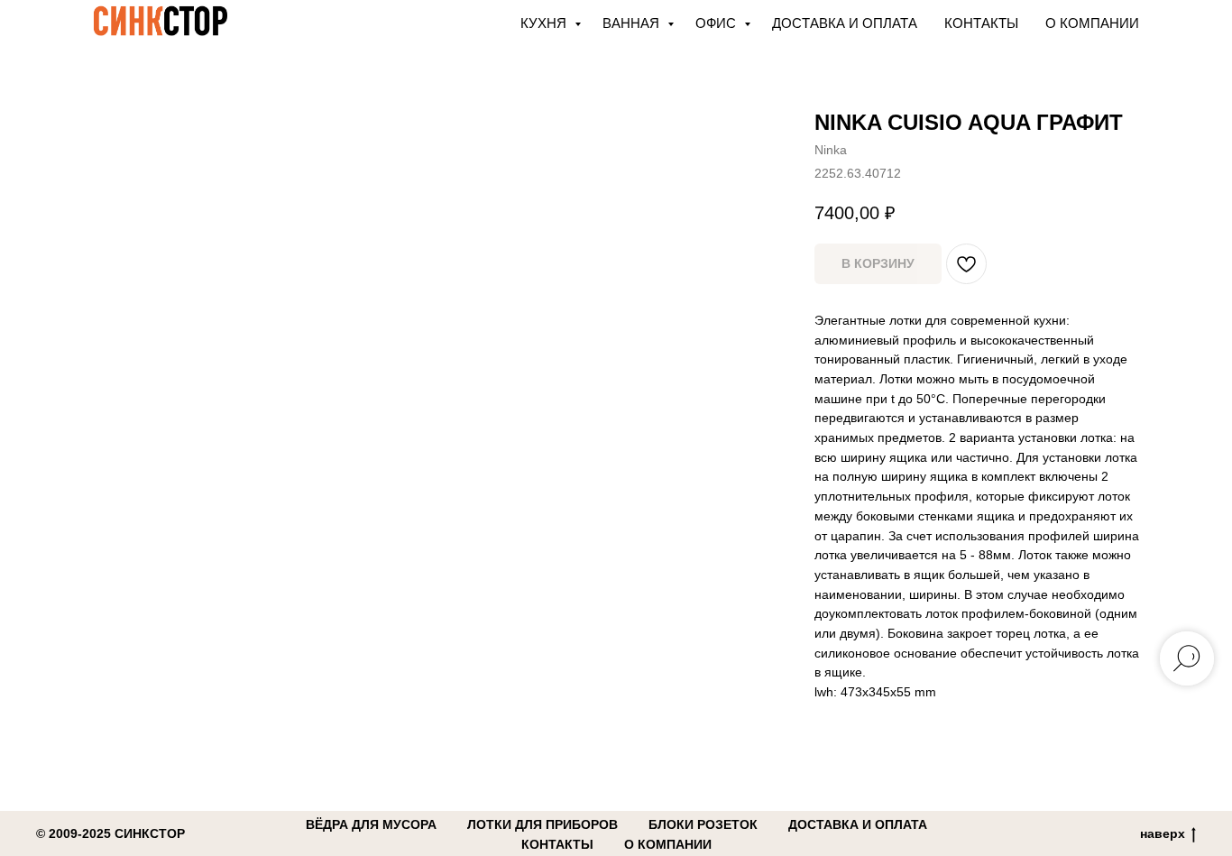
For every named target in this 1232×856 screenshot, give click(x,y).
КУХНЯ (545, 23)
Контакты (981, 23)
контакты (557, 844)
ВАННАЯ (632, 23)
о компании (668, 844)
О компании (1092, 23)
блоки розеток (703, 824)
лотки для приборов (542, 824)
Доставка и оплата (844, 23)
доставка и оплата (857, 824)
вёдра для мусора (371, 824)
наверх (1162, 833)
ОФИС (717, 23)
